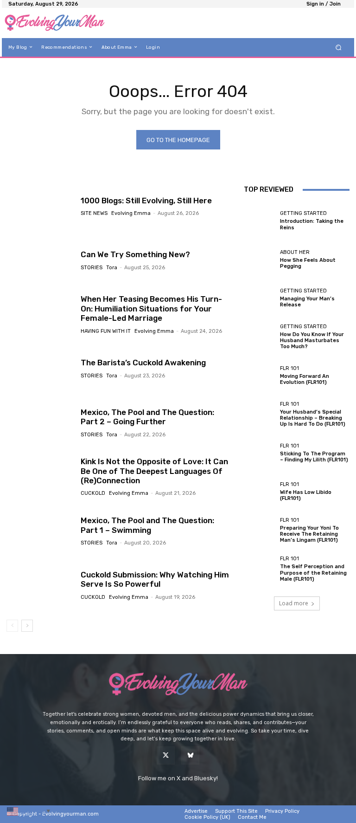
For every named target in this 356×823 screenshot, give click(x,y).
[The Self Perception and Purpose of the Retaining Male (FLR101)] (259, 569)
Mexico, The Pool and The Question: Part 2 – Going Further (147, 417)
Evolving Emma (131, 213)
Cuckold (93, 493)
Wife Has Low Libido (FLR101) (305, 495)
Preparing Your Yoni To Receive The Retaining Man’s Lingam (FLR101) (309, 534)
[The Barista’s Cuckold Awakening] (40, 368)
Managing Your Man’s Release (307, 302)
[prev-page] (12, 626)
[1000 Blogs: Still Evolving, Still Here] (40, 205)
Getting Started (303, 213)
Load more (293, 603)
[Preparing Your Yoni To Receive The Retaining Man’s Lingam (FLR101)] (259, 530)
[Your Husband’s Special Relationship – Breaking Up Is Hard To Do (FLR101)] (259, 414)
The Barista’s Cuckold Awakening (143, 362)
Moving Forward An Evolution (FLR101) (304, 379)
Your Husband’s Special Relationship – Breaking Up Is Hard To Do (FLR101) (312, 418)
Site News (94, 213)
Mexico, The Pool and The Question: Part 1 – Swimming (147, 525)
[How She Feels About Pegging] (259, 259)
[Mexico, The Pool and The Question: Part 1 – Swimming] (40, 530)
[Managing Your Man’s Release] (259, 298)
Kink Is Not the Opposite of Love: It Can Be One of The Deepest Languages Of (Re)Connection (154, 471)
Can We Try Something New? (135, 254)
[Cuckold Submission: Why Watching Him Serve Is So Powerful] (40, 585)
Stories (91, 267)
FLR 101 (289, 368)
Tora (111, 268)
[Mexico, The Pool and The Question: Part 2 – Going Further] (40, 422)
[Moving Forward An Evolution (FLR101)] (259, 375)
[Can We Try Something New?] (40, 260)
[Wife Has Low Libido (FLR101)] (259, 491)
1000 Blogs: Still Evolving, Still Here (146, 200)
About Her (295, 252)
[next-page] (27, 626)
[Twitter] (166, 755)
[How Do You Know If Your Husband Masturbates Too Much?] (259, 337)
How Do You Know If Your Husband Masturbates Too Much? (312, 340)
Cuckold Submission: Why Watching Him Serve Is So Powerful (155, 579)
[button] (339, 47)
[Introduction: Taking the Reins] (259, 220)
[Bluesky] (190, 755)
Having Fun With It (106, 331)
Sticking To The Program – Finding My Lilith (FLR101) (314, 457)
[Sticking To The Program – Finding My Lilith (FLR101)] (259, 453)
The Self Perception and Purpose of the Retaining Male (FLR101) (313, 573)
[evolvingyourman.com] (54, 23)
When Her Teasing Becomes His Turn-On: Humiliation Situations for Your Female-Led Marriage (151, 308)
